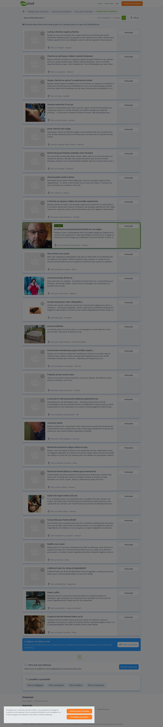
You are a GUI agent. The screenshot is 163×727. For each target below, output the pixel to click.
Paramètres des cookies (79, 717)
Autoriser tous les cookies (79, 711)
